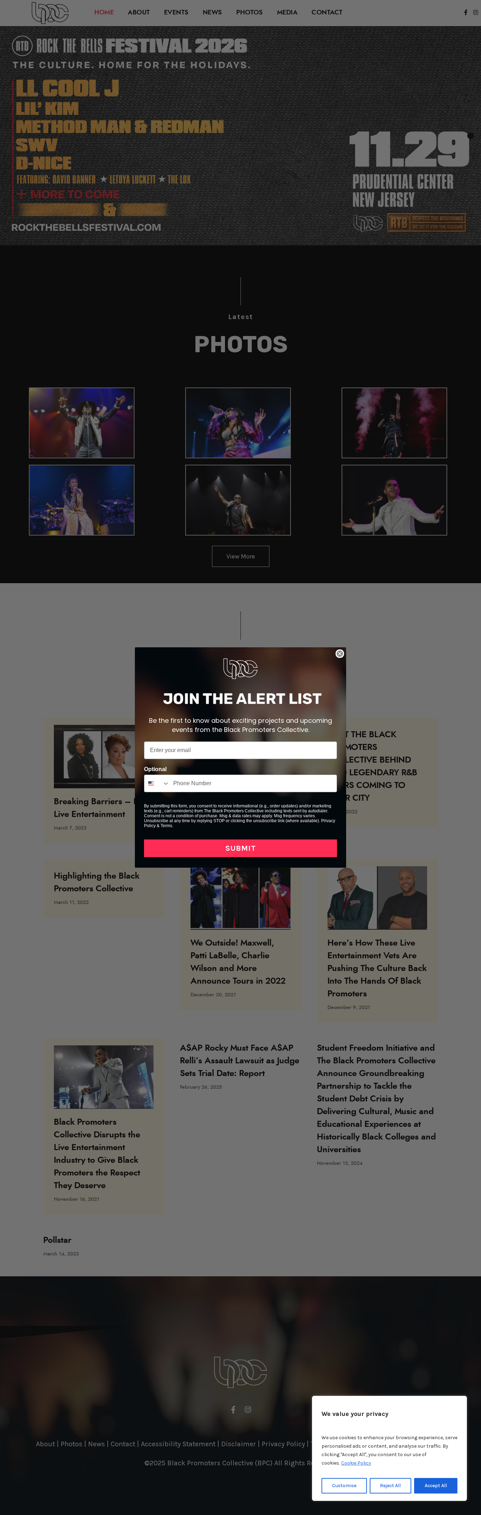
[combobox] (157, 783)
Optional (155, 769)
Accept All (436, 1486)
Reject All (390, 1486)
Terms (166, 825)
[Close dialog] (339, 653)
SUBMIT (240, 848)
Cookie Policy (356, 1463)
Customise (344, 1486)
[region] (389, 1448)
